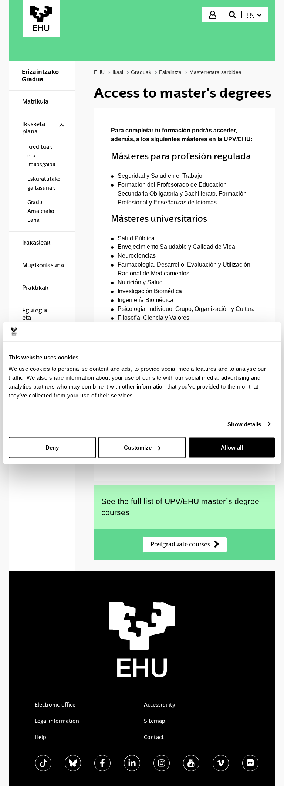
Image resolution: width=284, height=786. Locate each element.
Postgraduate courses (180, 544)
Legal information (57, 721)
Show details (244, 424)
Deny (52, 447)
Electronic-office (55, 705)
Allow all (232, 447)
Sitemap (154, 721)
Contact (154, 737)
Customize (138, 447)
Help (40, 737)
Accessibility (159, 705)
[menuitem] (254, 14)
